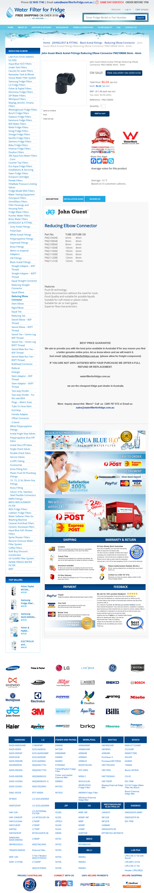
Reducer (16, 368)
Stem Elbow (18, 303)
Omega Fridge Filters (19, 134)
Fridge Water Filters (19, 211)
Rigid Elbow (18, 307)
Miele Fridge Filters (18, 127)
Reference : (96, 99)
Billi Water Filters (17, 123)
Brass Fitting (16, 487)
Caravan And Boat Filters (21, 523)
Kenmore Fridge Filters (20, 120)
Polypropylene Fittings (21, 238)
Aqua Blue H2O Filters (20, 63)
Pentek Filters (16, 180)
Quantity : (95, 106)
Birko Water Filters (18, 219)
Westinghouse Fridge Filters (23, 109)
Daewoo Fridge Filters (20, 116)
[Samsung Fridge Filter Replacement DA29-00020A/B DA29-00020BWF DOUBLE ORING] (14, 604)
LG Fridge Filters (17, 84)
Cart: (138, 9)
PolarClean (15, 230)
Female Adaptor (20, 414)
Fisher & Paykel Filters (20, 88)
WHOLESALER (62, 27)
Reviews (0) (95, 199)
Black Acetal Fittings (20, 262)
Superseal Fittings (19, 242)
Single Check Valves (20, 448)
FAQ (118, 27)
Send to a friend (49, 110)
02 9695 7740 (36, 2)
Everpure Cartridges (19, 176)
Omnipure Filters (17, 197)
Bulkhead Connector (22, 363)
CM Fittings (16, 257)
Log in (128, 9)
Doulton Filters (16, 152)
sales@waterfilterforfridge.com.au (73, 2)
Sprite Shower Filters (19, 537)
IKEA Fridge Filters (18, 509)
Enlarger (16, 371)
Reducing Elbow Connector (120, 42)
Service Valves (17, 456)
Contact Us (131, 27)
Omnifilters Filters (18, 201)
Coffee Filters (15, 547)
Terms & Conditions (83, 27)
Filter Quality (105, 27)
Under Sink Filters (18, 67)
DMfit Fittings (16, 498)
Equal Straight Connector (24, 280)
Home (10, 27)
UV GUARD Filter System (21, 558)
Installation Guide (73, 199)
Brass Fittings (17, 246)
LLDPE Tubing (17, 461)
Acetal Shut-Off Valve (21, 444)
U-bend (15, 422)
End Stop (16, 410)
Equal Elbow (18, 292)
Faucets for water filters (21, 70)
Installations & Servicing (21, 169)
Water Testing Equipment (22, 194)
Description (52, 199)
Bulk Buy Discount (18, 551)
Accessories (16, 464)
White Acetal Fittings (20, 234)
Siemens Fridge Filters (20, 141)
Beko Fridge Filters (18, 145)
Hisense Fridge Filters (20, 148)
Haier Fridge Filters (18, 173)
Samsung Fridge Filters (20, 81)
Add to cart (100, 113)
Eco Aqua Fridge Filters (20, 166)
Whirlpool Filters (17, 99)
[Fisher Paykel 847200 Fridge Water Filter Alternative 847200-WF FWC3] (14, 591)
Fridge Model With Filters (22, 190)
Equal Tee (17, 311)
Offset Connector (20, 418)
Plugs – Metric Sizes (22, 402)
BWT (11, 568)
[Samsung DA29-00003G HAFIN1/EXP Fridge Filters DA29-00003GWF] (14, 618)
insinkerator (15, 554)
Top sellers (15, 579)
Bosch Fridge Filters (19, 113)
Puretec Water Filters (19, 215)
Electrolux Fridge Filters (21, 91)
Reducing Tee (18, 315)
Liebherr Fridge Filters (20, 512)
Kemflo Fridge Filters (19, 137)
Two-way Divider (20, 390)
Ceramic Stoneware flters (21, 526)
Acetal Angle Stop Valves (22, 433)
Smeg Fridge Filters (18, 130)
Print (45, 115)
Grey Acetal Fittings (20, 226)
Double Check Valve (20, 453)
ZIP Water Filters (17, 95)
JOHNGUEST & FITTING (20, 222)
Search (140, 17)
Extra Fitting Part (18, 469)
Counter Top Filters (18, 162)
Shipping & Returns (41, 27)
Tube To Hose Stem (22, 406)
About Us (22, 27)
